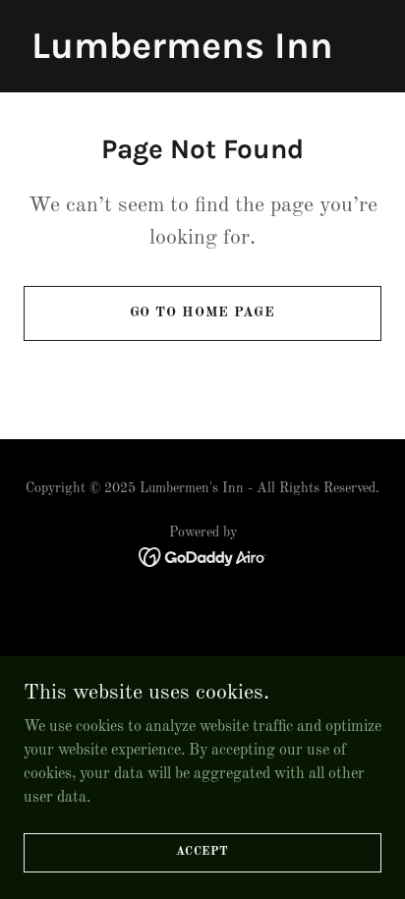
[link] (182, 54)
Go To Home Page (202, 312)
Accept (202, 852)
